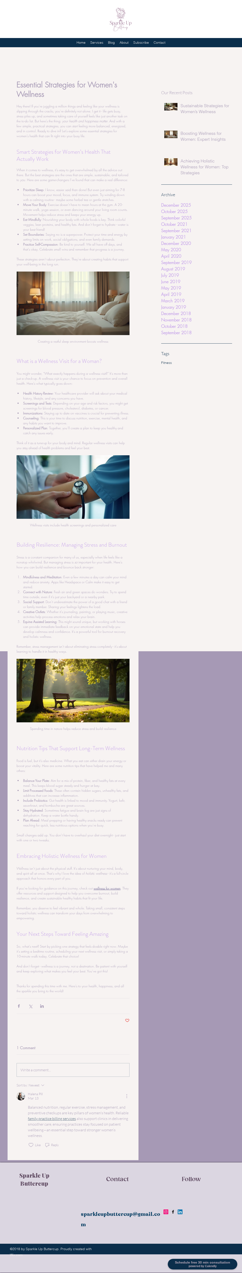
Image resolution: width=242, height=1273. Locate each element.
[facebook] (173, 1211)
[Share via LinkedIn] (42, 1006)
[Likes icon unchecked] (31, 1145)
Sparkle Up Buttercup (34, 1179)
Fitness (166, 363)
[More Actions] (127, 1096)
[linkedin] (166, 1211)
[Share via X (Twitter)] (30, 1006)
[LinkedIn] (180, 1211)
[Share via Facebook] (19, 1006)
